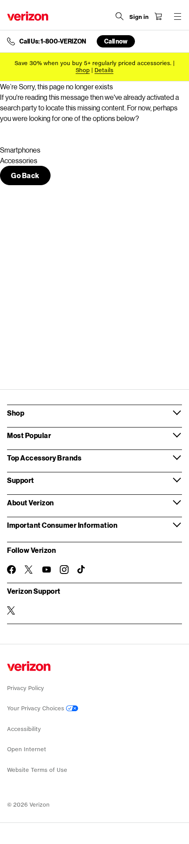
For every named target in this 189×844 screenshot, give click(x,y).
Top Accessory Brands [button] (44, 457)
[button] (25, 175)
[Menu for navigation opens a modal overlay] (177, 16)
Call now (115, 41)
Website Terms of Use (37, 770)
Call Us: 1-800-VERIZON (52, 41)
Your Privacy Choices (36, 708)
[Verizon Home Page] (27, 16)
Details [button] (103, 70)
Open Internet (26, 749)
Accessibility (24, 729)
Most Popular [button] (29, 435)
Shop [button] (15, 413)
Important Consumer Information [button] (62, 525)
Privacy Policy (25, 688)
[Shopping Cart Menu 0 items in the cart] (158, 16)
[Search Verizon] (119, 16)
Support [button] (20, 480)
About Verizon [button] (30, 502)
